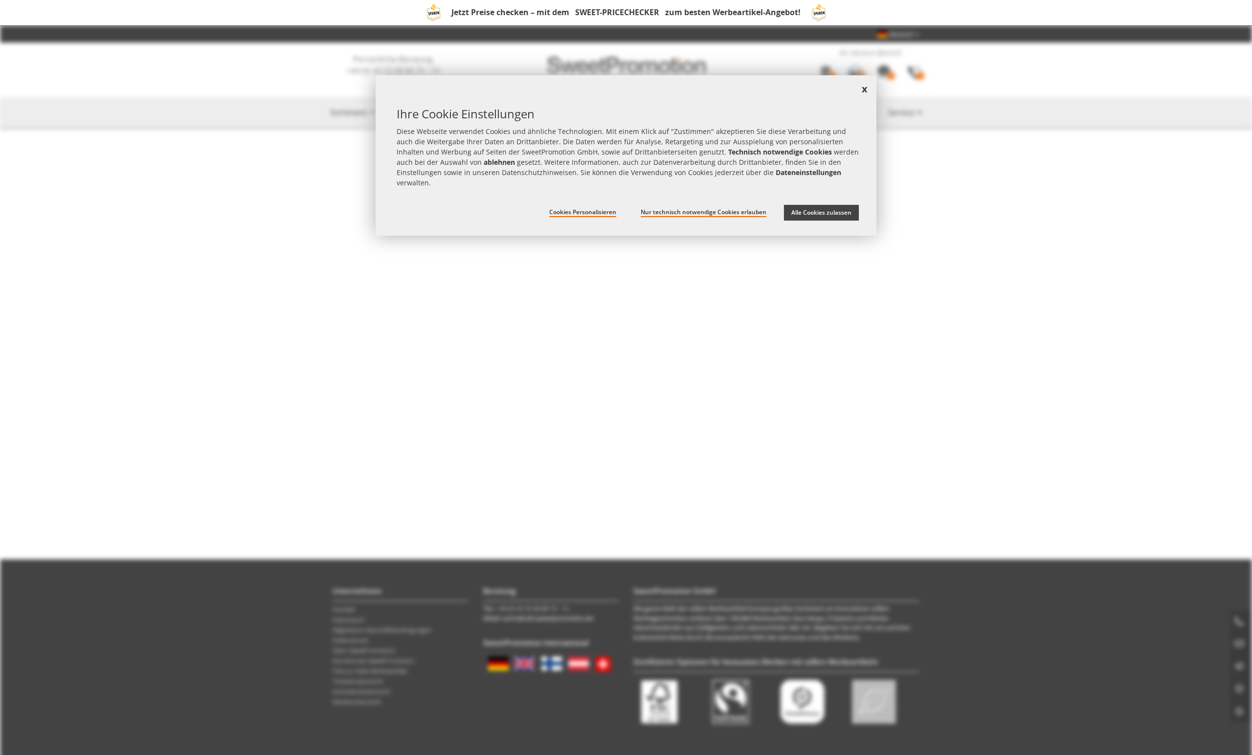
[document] (626, 155)
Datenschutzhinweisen (539, 172)
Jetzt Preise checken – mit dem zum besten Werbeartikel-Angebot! (626, 12)
